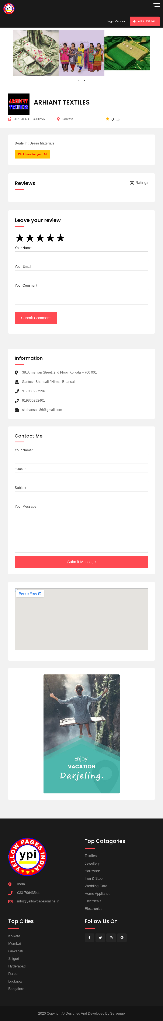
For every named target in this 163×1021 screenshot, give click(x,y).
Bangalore (16, 989)
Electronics (94, 909)
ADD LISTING (146, 21)
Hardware (92, 871)
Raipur (13, 974)
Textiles (91, 856)
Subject (20, 488)
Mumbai (14, 944)
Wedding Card (96, 886)
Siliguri (13, 959)
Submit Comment (36, 318)
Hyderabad (16, 966)
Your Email (23, 266)
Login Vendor (116, 21)
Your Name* (24, 450)
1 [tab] (78, 81)
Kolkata (14, 936)
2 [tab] (85, 81)
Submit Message (81, 562)
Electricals (93, 901)
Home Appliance (97, 894)
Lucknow (15, 981)
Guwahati (15, 951)
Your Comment (26, 285)
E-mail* (20, 469)
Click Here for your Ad (32, 154)
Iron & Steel (94, 879)
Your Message (25, 506)
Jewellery (92, 863)
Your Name (23, 248)
